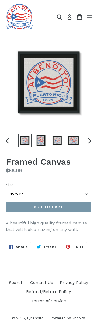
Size (9, 185)
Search (16, 282)
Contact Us (41, 282)
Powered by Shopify (67, 318)
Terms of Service (48, 300)
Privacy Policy (74, 282)
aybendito (35, 318)
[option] (25, 140)
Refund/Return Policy (48, 291)
